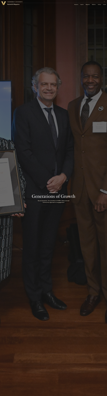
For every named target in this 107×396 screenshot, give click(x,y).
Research (76, 4)
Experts (82, 4)
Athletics (94, 4)
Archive (99, 4)
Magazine (88, 4)
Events (104, 4)
